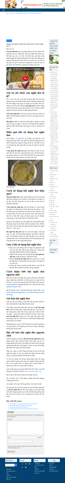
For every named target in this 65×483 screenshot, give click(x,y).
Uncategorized (54, 236)
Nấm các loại (53, 212)
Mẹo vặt (52, 200)
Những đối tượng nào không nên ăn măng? (21, 405)
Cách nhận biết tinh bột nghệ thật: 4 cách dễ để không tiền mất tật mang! (54, 96)
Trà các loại (53, 234)
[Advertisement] (32, 26)
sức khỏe (51, 463)
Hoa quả (52, 190)
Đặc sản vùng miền (11, 477)
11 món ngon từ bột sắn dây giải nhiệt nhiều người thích (24, 408)
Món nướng (53, 210)
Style (51, 220)
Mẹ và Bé (52, 198)
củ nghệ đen (20, 138)
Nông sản (52, 214)
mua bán (51, 469)
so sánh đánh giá (53, 471)
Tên (8, 437)
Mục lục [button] (9, 40)
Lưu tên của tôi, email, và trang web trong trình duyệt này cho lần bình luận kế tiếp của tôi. (25, 446)
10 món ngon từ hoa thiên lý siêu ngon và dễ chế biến (23, 403)
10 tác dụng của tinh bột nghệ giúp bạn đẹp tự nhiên (54, 106)
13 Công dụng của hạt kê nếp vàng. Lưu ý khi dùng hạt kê (54, 140)
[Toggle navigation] (3, 10)
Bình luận (10, 419)
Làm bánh (53, 196)
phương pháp (52, 467)
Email (40, 437)
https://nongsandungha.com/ (33, 371)
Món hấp (52, 204)
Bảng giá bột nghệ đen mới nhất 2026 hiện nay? (29, 13)
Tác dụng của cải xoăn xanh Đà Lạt (19, 407)
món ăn (51, 465)
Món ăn (52, 202)
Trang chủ (7, 13)
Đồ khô (13, 13)
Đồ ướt (52, 184)
